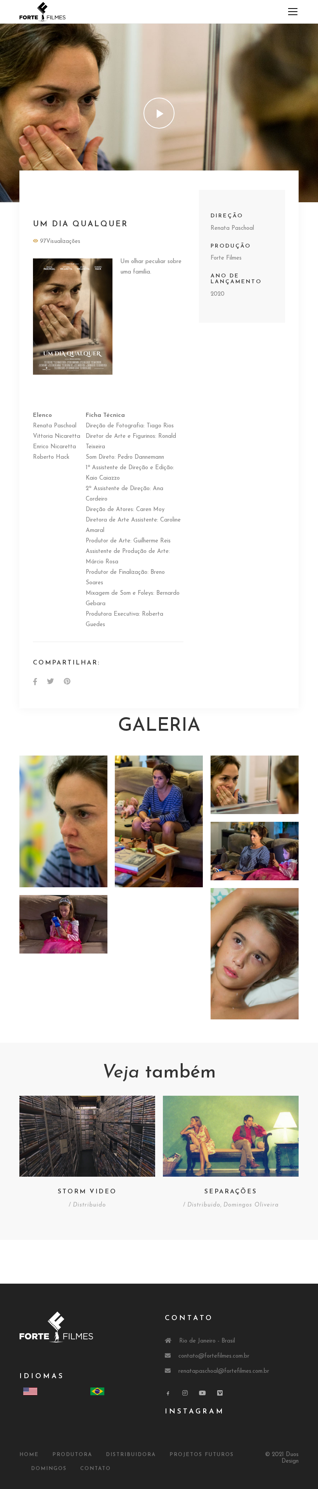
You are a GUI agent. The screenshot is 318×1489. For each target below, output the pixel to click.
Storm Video (87, 1192)
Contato (95, 1468)
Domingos (49, 1468)
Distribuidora (131, 1454)
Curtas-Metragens (92, 195)
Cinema (48, 195)
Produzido (50, 206)
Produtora (72, 1454)
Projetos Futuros (201, 1454)
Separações (230, 1192)
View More (63, 821)
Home (29, 1454)
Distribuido (143, 195)
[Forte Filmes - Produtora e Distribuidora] (42, 11)
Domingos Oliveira (251, 1205)
